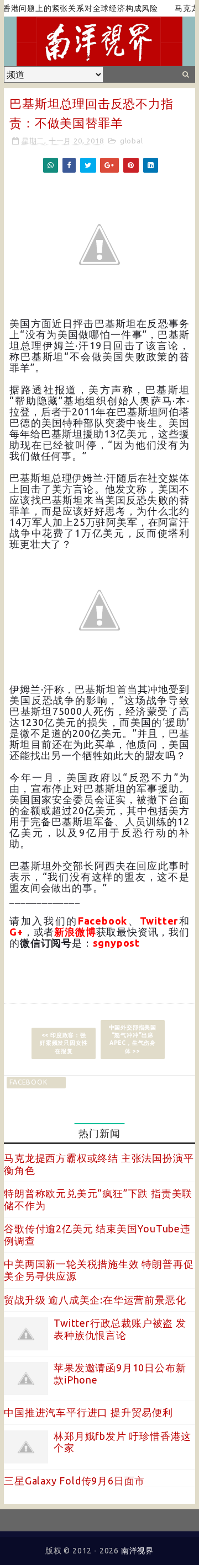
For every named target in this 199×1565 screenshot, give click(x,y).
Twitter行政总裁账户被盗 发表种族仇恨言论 (120, 1328)
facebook (28, 1082)
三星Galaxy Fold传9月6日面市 (74, 1480)
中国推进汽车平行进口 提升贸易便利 (88, 1412)
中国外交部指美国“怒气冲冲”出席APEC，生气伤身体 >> (132, 1039)
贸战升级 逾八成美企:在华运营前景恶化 (95, 1299)
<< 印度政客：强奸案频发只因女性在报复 (63, 1043)
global (131, 141)
